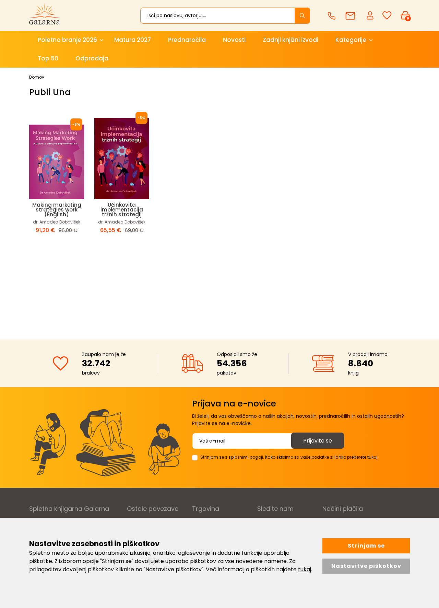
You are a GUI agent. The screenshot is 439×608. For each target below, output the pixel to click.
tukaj (304, 569)
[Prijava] (371, 15)
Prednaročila (187, 40)
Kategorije (350, 40)
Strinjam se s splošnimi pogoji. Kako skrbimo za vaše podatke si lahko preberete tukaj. (289, 457)
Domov (36, 77)
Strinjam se (366, 546)
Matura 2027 (132, 40)
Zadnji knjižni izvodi (290, 40)
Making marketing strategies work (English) (56, 209)
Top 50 (48, 58)
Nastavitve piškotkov (366, 566)
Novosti (234, 40)
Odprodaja (91, 58)
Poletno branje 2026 (67, 40)
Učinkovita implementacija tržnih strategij (121, 209)
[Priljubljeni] (386, 15)
